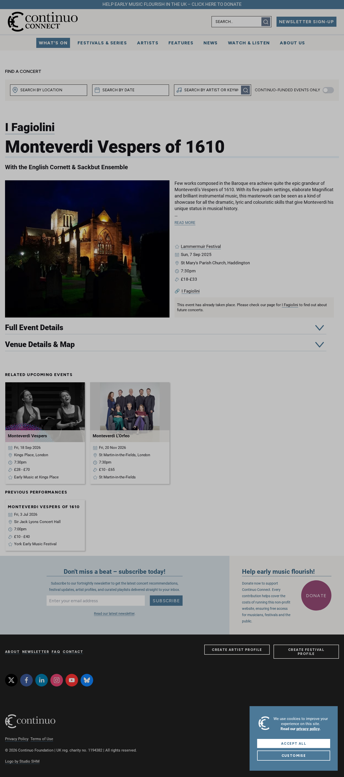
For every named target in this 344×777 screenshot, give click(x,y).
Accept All (293, 743)
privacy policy (308, 729)
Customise (294, 756)
